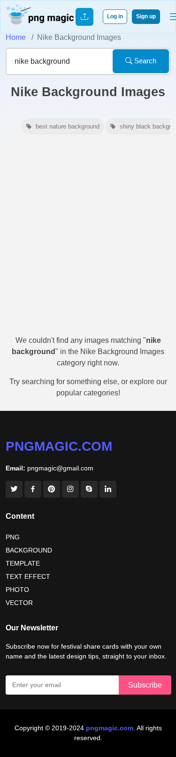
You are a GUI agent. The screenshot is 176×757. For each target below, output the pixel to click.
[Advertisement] (88, 238)
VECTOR (19, 602)
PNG (13, 537)
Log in (115, 16)
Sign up (146, 16)
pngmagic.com (59, 446)
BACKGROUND (29, 550)
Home (16, 37)
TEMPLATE (23, 563)
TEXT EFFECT (28, 576)
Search (144, 61)
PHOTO (17, 589)
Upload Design (84, 17)
